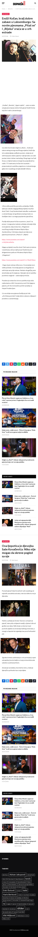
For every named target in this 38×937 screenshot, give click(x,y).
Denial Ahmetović (21, 882)
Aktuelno (6, 14)
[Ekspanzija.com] (19, 3)
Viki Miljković (9, 915)
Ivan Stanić (26, 894)
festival (18, 890)
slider (20, 908)
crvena (4, 882)
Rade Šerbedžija (22, 904)
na (4, 903)
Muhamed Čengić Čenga (27, 900)
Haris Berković (10, 894)
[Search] (35, 3)
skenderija (12, 909)
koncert (13, 897)
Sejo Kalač (5, 909)
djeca (29, 882)
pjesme (14, 904)
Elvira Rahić (5, 887)
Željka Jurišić (6, 918)
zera (27, 915)
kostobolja (19, 897)
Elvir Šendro (13, 887)
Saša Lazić (30, 904)
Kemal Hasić (6, 897)
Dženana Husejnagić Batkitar (25, 884)
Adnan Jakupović (18, 874)
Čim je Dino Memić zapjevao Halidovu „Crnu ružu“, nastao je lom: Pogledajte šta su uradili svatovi (18, 400)
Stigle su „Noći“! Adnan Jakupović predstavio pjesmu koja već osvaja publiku (24, 510)
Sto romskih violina (7, 912)
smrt (27, 909)
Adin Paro (5, 875)
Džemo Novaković (12, 884)
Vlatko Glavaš (20, 915)
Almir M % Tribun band (8, 879)
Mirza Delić (16, 900)
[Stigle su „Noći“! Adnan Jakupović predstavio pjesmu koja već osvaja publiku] (19, 447)
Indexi (20, 894)
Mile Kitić (25, 897)
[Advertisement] (19, 84)
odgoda (9, 904)
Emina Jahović (21, 887)
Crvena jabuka (11, 882)
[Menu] (3, 3)
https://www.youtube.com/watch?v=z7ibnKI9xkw (18, 260)
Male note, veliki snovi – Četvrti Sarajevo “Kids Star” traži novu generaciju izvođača (25, 498)
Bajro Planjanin (19, 879)
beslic (28, 878)
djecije (4, 884)
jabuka (33, 894)
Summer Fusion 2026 (19, 912)
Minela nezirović (7, 900)
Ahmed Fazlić (31, 875)
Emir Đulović (9, 890)
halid (25, 890)
